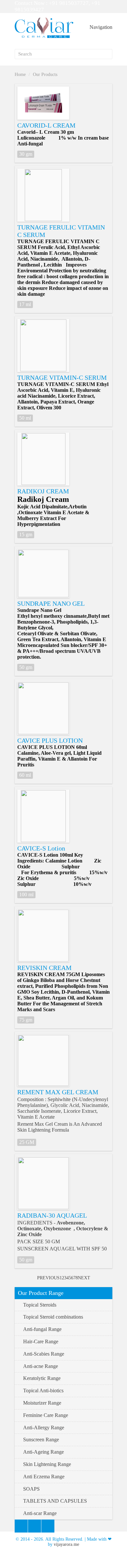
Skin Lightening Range (47, 1464)
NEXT (84, 1277)
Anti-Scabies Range (43, 1354)
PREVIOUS (48, 1277)
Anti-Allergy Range (43, 1427)
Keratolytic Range (42, 1378)
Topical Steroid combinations (53, 1317)
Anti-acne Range (40, 1366)
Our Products (45, 74)
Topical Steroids (39, 1305)
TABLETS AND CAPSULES (55, 1501)
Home (20, 74)
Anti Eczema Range (43, 1476)
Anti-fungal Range (42, 1329)
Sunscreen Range (41, 1439)
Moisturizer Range (42, 1403)
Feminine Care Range (45, 1415)
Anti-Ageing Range (43, 1452)
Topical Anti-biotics (43, 1390)
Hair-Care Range (40, 1341)
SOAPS (31, 1489)
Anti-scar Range (40, 1513)
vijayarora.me (66, 1544)
